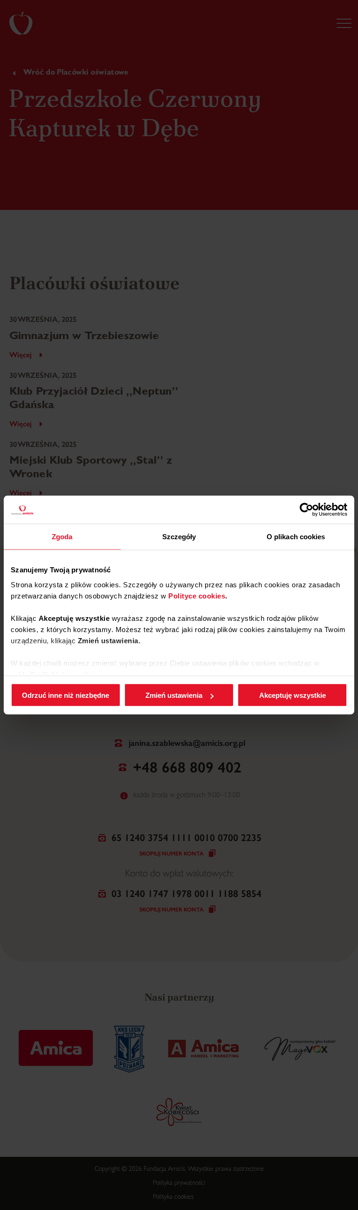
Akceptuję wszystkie (292, 695)
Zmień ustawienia (173, 695)
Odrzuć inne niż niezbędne (65, 695)
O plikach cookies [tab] (296, 537)
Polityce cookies (196, 595)
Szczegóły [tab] (179, 537)
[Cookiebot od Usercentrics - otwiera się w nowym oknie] (306, 510)
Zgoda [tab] (62, 537)
